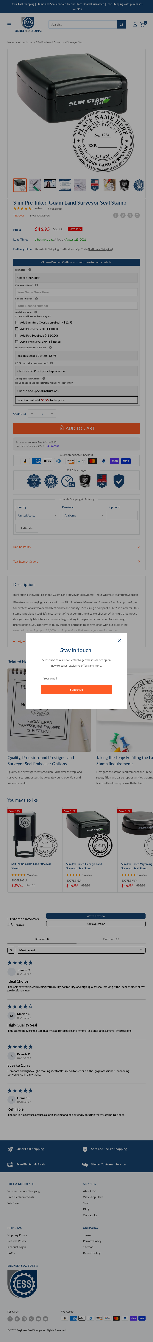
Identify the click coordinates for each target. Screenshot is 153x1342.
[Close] (119, 640)
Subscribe (76, 689)
